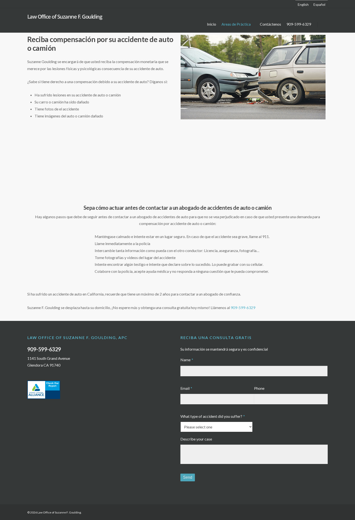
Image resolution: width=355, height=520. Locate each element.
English (303, 4)
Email (186, 388)
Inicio (211, 24)
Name (186, 359)
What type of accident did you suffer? (212, 416)
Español (319, 4)
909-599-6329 (298, 24)
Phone (259, 388)
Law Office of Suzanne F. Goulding (64, 16)
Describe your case (196, 439)
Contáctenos (270, 24)
